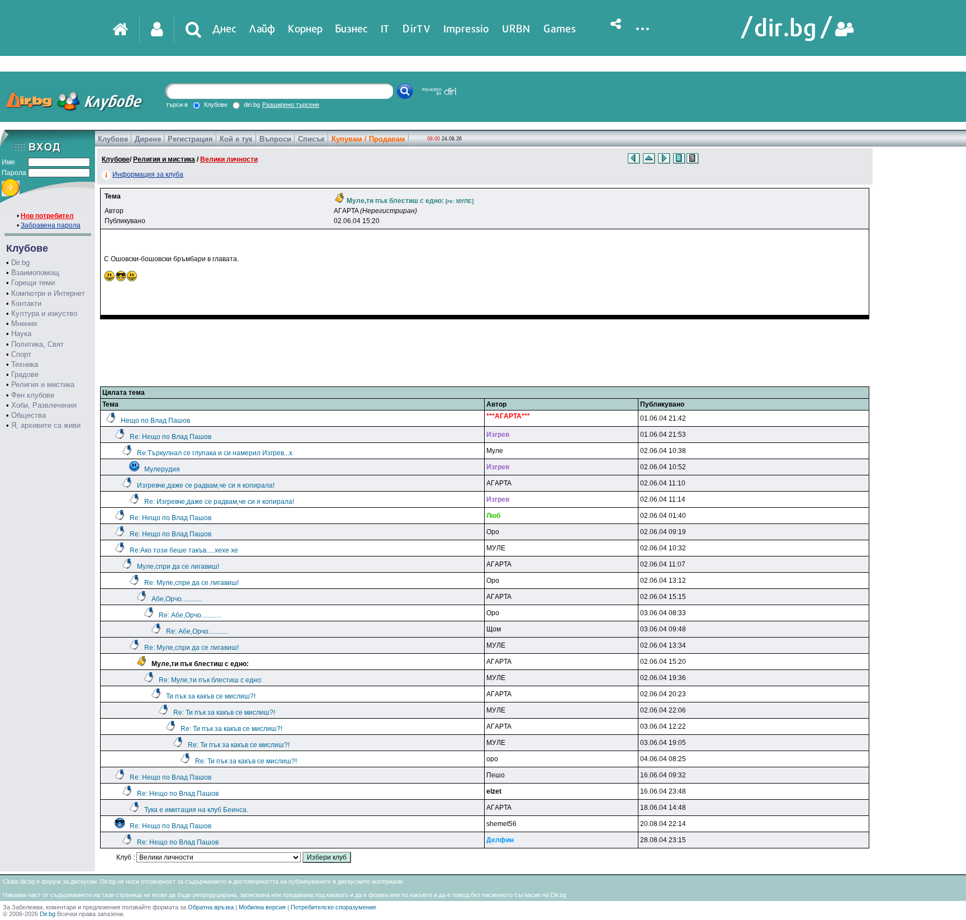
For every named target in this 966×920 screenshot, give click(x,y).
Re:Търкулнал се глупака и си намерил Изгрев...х (214, 453)
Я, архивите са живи (45, 425)
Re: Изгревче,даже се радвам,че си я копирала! (219, 502)
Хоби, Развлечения (44, 405)
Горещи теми (33, 283)
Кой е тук (236, 139)
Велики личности (229, 159)
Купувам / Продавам (368, 139)
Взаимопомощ (35, 272)
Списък (311, 139)
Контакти (26, 303)
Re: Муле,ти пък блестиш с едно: (211, 680)
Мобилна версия (262, 907)
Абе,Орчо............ (176, 599)
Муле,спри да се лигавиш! (178, 566)
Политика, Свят (37, 344)
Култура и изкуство (44, 313)
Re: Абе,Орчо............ (190, 615)
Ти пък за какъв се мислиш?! (210, 696)
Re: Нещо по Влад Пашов (170, 437)
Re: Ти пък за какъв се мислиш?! (224, 712)
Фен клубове (32, 395)
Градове (25, 374)
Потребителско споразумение (333, 907)
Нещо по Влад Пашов (155, 420)
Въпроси (275, 139)
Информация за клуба (147, 174)
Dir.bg (20, 262)
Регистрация (190, 139)
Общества (28, 415)
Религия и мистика (42, 384)
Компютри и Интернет (48, 293)
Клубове (113, 139)
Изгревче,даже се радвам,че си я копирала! (205, 485)
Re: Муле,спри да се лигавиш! (191, 583)
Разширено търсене (290, 104)
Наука (21, 333)
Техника (24, 364)
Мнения (24, 323)
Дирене (148, 139)
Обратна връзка (211, 907)
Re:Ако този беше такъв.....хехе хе (184, 550)
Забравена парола (50, 225)
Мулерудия (162, 469)
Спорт (21, 354)
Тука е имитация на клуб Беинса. (196, 810)
